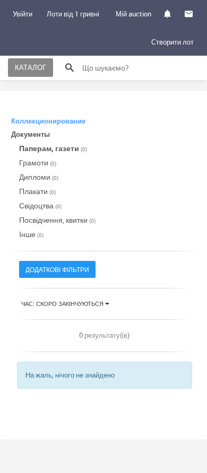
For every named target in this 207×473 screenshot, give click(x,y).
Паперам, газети (53, 148)
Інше (31, 234)
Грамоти (37, 162)
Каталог (30, 67)
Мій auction (133, 14)
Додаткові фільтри (57, 269)
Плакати (37, 191)
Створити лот (172, 42)
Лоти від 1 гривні (73, 14)
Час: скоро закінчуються (63, 304)
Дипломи (38, 177)
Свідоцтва (40, 205)
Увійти (22, 14)
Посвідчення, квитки (57, 220)
